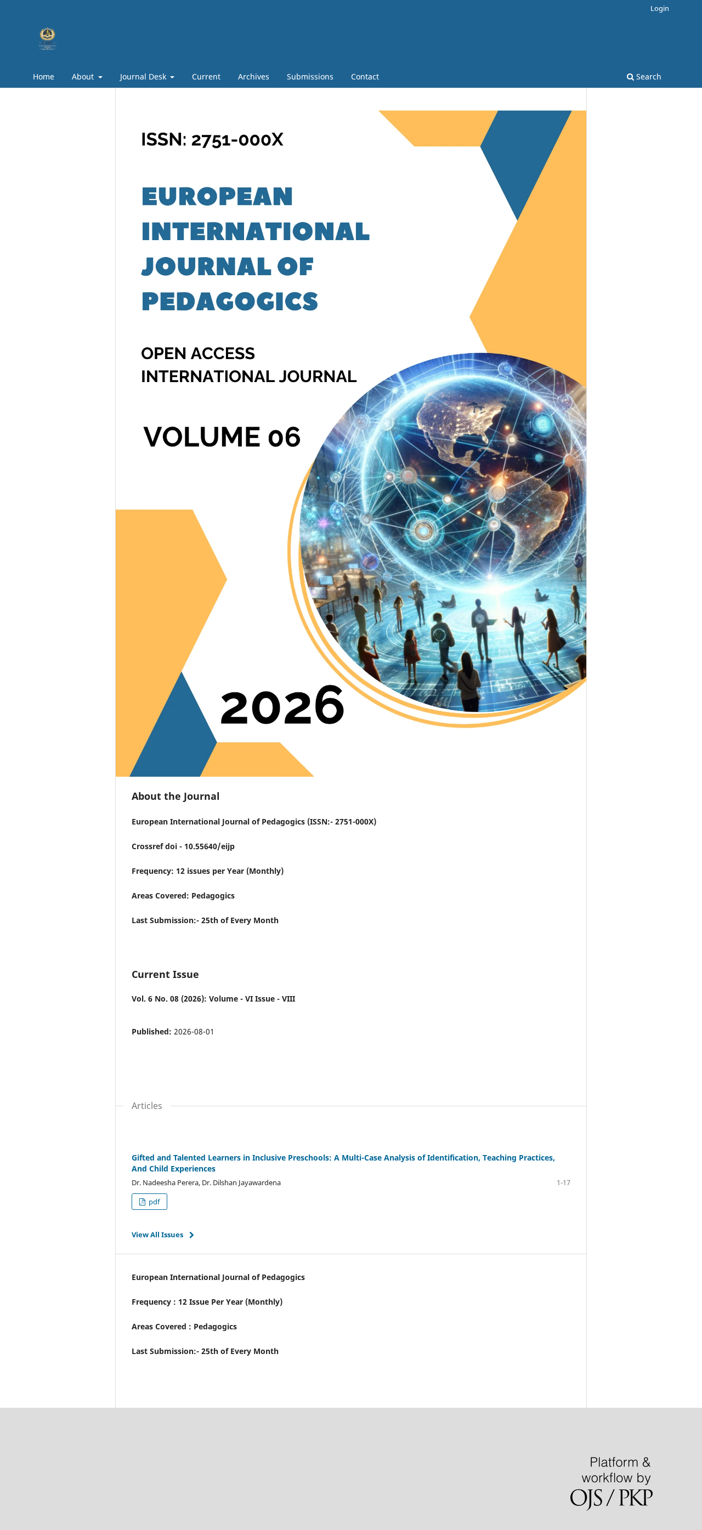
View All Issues (157, 1234)
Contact (365, 76)
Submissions (310, 76)
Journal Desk (144, 76)
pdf (153, 1202)
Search (647, 76)
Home (43, 76)
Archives (253, 76)
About (84, 76)
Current (206, 76)
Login (659, 8)
